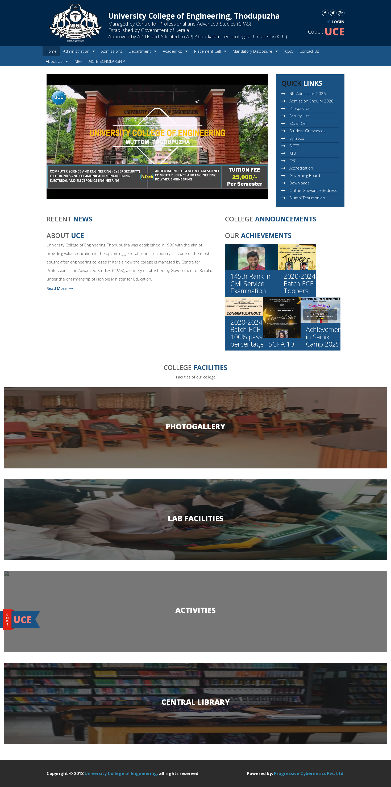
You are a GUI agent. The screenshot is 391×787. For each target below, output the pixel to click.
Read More (56, 288)
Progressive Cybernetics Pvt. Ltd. (309, 773)
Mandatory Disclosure (253, 51)
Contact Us (309, 51)
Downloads (299, 183)
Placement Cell (208, 51)
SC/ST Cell (298, 123)
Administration (76, 51)
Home (51, 51)
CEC (292, 160)
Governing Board (304, 175)
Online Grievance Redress (313, 190)
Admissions (111, 51)
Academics (173, 51)
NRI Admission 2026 (307, 93)
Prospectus (299, 108)
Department (140, 51)
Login (338, 21)
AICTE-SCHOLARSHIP (107, 61)
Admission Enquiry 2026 (311, 101)
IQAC (288, 51)
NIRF (78, 61)
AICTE (294, 145)
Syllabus (296, 138)
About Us (55, 61)
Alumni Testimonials (307, 197)
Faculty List (299, 115)
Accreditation (301, 168)
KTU (292, 153)
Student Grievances (307, 130)
